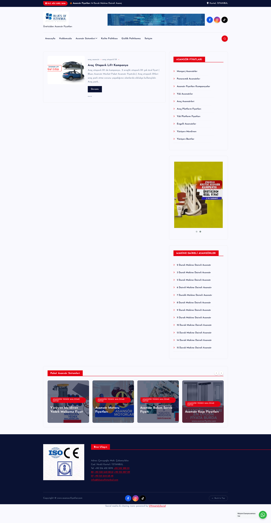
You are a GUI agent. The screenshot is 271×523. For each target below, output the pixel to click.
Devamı (95, 89)
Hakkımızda (65, 38)
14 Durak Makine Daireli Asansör (194, 340)
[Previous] (216, 373)
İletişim (148, 38)
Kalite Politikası (109, 38)
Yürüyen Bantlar (185, 139)
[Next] (221, 373)
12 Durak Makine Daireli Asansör (194, 325)
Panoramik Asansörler (188, 79)
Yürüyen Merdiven (186, 131)
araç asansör (93, 60)
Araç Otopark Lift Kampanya (108, 65)
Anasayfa (50, 38)
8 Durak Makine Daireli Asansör (194, 303)
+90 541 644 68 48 (103, 476)
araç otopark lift (109, 60)
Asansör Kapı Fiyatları (202, 411)
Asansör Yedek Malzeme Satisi (66, 400)
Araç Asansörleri (185, 101)
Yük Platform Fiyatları (188, 116)
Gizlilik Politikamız (131, 38)
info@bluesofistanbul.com (104, 480)
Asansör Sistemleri (85, 38)
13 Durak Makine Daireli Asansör (194, 333)
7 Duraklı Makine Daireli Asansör (194, 295)
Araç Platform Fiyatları (189, 109)
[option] (68, 401)
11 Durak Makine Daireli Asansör (194, 318)
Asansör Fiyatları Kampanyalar (193, 86)
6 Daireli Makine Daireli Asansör (194, 287)
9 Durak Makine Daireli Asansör (194, 310)
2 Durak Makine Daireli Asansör (194, 265)
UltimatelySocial (157, 506)
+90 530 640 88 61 (103, 472)
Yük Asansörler (185, 94)
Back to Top (220, 498)
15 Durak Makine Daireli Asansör (194, 348)
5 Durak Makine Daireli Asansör (194, 280)
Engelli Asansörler (186, 124)
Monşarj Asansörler (187, 71)
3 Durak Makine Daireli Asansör (194, 272)
